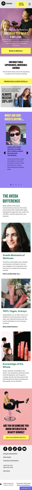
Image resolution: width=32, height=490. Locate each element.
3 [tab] (16, 185)
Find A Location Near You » (11, 274)
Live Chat (24, 488)
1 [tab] (11, 185)
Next (27, 153)
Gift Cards (6, 471)
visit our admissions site (16, 437)
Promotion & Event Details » (16, 81)
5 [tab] (21, 185)
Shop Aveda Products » (10, 326)
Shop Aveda (7, 457)
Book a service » (16, 51)
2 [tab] (13, 185)
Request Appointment (10, 453)
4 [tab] (18, 185)
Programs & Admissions (10, 460)
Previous (4, 153)
